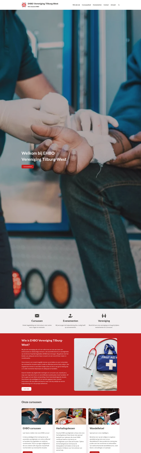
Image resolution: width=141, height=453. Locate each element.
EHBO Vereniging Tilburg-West (43, 3)
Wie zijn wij (76, 5)
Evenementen (97, 5)
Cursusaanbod (86, 5)
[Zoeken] (118, 5)
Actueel (113, 5)
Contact (106, 5)
